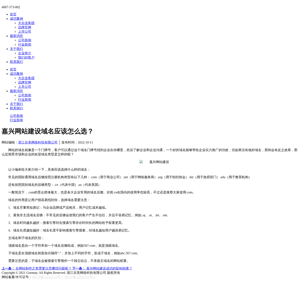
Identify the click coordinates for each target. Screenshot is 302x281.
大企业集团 (26, 23)
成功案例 (16, 18)
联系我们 (16, 62)
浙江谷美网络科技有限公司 (38, 142)
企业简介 (24, 53)
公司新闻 (24, 40)
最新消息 (16, 36)
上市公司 (24, 31)
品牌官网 (24, 27)
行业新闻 (24, 44)
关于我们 (16, 49)
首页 (13, 14)
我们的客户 (26, 57)
